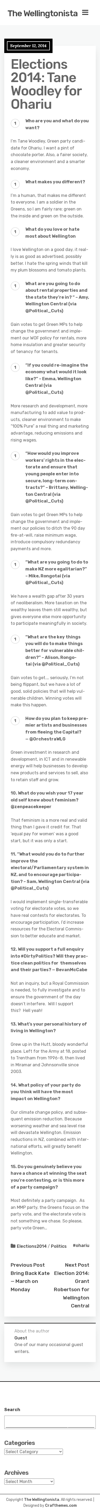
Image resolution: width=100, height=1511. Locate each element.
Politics (59, 1246)
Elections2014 (32, 1246)
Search (12, 1409)
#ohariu (81, 1245)
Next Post (77, 1265)
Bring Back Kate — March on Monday (30, 1281)
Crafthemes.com (61, 1505)
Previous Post (28, 1265)
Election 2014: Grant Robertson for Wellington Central (71, 1289)
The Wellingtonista (42, 13)
